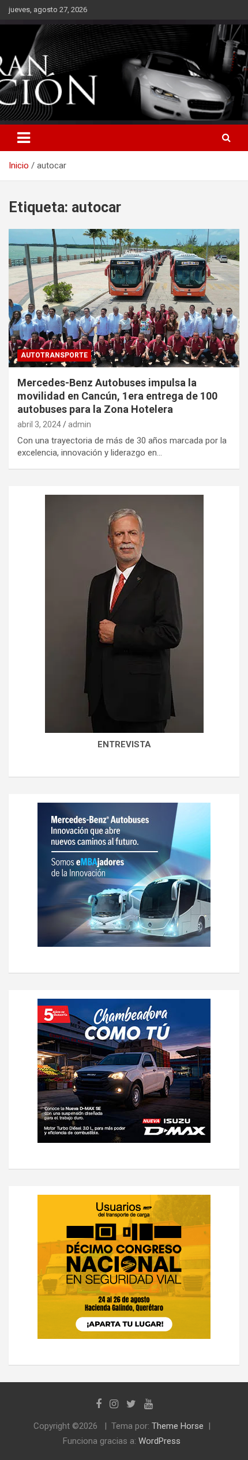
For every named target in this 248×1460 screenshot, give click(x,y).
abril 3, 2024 (39, 424)
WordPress (159, 1441)
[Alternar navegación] (24, 138)
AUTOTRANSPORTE (54, 355)
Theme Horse (178, 1426)
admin (79, 424)
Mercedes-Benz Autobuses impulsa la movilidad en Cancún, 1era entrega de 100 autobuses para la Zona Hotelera (117, 396)
